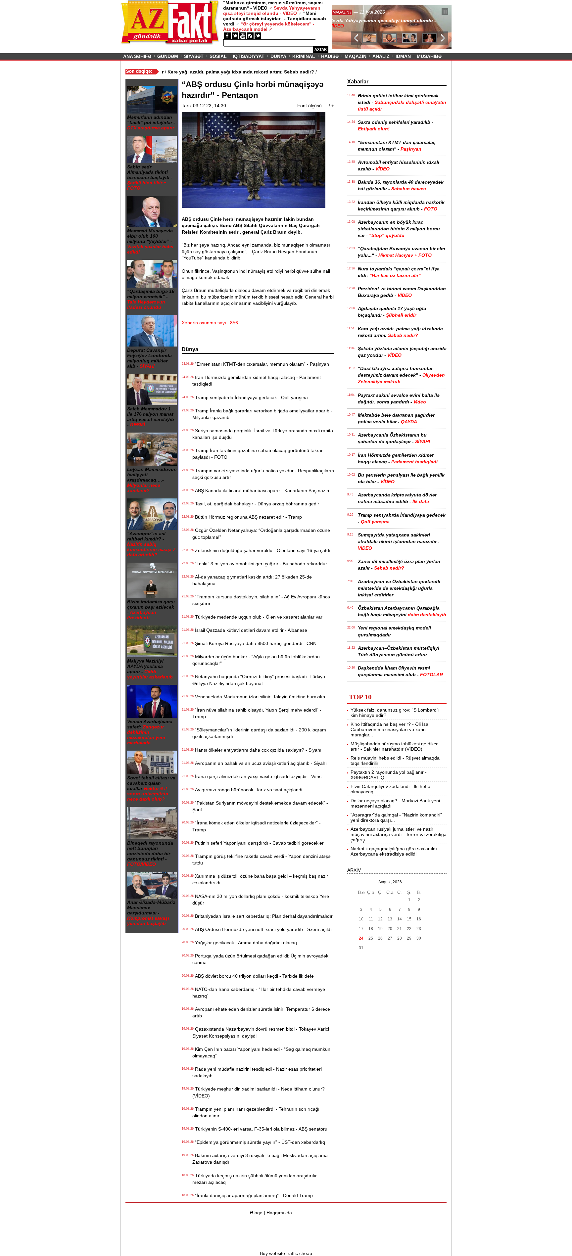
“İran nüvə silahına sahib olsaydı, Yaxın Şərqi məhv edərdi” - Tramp (256, 713)
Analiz (381, 56)
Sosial (218, 56)
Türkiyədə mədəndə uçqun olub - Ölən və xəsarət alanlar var (257, 617)
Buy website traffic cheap (286, 1253)
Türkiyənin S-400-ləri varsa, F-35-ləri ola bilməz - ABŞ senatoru (259, 1129)
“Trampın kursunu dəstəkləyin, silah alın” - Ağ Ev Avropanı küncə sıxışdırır (261, 600)
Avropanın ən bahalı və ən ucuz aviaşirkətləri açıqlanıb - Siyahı (259, 763)
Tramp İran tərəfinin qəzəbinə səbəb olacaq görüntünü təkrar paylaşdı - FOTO (257, 454)
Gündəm (167, 56)
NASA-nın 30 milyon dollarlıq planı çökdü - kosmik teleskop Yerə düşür (260, 900)
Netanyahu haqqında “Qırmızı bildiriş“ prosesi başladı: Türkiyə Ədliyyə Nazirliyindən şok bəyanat (258, 680)
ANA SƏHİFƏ (137, 56)
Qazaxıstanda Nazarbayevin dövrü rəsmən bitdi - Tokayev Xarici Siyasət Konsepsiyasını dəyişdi (260, 1032)
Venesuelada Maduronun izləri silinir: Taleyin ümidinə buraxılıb (258, 696)
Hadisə (330, 56)
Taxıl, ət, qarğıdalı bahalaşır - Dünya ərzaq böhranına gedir (255, 503)
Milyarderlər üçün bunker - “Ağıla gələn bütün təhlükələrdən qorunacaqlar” (256, 660)
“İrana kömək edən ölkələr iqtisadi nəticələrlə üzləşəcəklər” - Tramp (256, 826)
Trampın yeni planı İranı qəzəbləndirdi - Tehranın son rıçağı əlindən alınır (255, 1112)
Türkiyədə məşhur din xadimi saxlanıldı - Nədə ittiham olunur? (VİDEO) (258, 1092)
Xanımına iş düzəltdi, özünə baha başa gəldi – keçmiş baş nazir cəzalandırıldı (260, 879)
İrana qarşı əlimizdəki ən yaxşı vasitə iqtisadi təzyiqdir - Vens (256, 776)
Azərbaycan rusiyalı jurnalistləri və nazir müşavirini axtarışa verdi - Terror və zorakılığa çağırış (399, 834)
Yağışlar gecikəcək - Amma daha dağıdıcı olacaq (244, 942)
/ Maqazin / (347, 12)
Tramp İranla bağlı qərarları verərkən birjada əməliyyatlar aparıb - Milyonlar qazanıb (262, 414)
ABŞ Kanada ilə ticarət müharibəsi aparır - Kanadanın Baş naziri (260, 490)
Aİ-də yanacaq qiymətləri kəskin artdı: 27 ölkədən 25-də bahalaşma (252, 580)
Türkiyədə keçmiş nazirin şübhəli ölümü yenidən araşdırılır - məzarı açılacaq (256, 1179)
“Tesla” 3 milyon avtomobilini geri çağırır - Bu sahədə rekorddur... (261, 563)
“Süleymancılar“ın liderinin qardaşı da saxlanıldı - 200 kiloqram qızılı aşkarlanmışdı (259, 733)
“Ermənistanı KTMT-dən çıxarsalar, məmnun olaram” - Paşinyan (260, 364)
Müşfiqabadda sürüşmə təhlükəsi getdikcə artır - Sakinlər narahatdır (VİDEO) (395, 746)
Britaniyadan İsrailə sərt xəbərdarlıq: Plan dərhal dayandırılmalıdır (262, 916)
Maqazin (355, 56)
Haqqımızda (279, 1212)
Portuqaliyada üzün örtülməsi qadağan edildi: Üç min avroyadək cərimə (260, 959)
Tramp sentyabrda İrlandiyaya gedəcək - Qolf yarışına (250, 397)
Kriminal (303, 56)
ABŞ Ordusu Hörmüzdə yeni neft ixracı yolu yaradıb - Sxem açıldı (262, 929)
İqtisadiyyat (248, 56)
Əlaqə (256, 1212)
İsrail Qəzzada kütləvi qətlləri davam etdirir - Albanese (249, 630)
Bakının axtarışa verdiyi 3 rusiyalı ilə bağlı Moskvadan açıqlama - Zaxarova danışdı (261, 1159)
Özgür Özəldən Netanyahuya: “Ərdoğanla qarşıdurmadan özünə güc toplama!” (261, 533)
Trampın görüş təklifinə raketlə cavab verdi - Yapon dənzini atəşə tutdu (261, 859)
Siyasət (194, 56)
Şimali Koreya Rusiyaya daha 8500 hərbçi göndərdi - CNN (254, 643)
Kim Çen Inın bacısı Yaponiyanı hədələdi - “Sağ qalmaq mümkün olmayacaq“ (261, 1052)
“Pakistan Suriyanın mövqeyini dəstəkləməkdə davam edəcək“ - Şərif (260, 806)
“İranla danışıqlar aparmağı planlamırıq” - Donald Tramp (252, 1195)
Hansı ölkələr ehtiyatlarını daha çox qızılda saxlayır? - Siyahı (256, 750)
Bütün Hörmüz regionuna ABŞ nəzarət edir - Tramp (247, 517)
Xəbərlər (357, 81)
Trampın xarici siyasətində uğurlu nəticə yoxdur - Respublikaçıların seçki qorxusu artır (263, 474)
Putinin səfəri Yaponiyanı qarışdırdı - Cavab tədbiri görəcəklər (258, 843)
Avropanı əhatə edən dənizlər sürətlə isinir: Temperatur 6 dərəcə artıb (261, 1012)
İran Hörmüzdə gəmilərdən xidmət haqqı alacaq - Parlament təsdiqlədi (256, 381)
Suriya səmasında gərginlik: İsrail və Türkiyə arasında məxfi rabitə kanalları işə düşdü (262, 434)
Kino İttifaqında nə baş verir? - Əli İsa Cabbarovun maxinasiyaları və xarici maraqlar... (389, 729)
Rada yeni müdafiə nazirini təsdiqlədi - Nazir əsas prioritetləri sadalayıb (257, 1072)
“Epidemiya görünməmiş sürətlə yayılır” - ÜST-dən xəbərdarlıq (258, 1142)
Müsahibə (429, 56)
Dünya (278, 56)
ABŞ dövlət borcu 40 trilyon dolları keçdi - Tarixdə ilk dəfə (253, 976)
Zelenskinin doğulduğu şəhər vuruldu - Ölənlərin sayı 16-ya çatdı (261, 550)
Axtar (320, 49)
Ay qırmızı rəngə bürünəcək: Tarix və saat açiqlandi (247, 789)
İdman (403, 56)
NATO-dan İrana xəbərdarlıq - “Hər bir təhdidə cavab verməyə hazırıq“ (258, 993)
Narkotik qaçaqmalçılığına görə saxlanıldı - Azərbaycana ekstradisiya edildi (395, 851)
